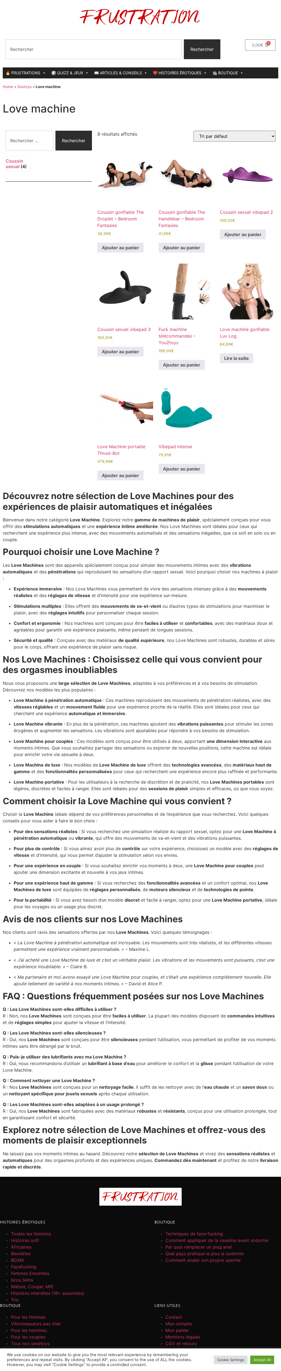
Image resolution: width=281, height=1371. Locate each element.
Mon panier (177, 1330)
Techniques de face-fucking (194, 1233)
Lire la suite (236, 358)
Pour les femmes (28, 1317)
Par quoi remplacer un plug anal (198, 1247)
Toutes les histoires (31, 1233)
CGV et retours (181, 1343)
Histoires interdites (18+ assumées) (47, 1293)
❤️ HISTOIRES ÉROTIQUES (177, 72)
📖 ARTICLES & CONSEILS (118, 72)
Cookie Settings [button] (230, 1360)
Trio (15, 1299)
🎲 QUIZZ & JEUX (67, 72)
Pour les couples (28, 1337)
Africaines (21, 1247)
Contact (173, 1317)
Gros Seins (22, 1280)
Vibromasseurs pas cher (36, 1323)
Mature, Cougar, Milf (32, 1286)
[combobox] (93, 49)
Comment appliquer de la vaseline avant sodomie (216, 1240)
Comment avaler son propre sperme (203, 1260)
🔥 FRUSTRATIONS (22, 72)
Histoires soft (25, 1240)
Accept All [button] (262, 1360)
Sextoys (24, 86)
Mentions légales (182, 1337)
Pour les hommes (29, 1330)
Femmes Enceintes (30, 1273)
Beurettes (21, 1253)
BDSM (17, 1260)
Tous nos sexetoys (30, 1343)
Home (8, 86)
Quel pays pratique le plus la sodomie (204, 1253)
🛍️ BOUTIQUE (225, 72)
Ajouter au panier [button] (120, 247)
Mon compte (178, 1323)
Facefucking (23, 1266)
